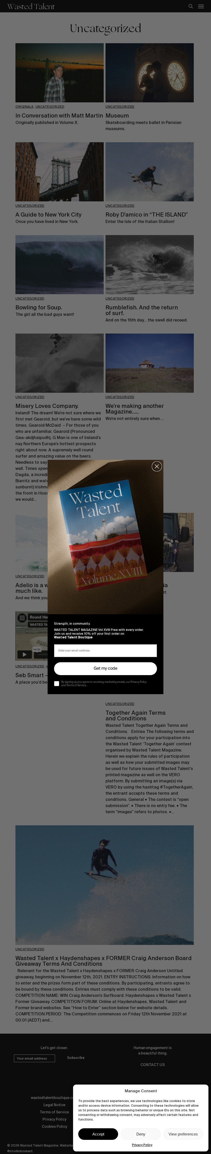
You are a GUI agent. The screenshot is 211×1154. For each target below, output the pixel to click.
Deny (140, 1134)
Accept (98, 1134)
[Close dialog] (156, 466)
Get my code (105, 669)
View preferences (183, 1134)
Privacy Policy (142, 1145)
